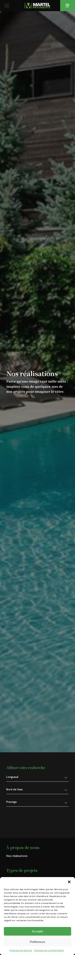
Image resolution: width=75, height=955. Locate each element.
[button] (69, 882)
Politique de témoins (21, 950)
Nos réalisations (17, 856)
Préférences (37, 941)
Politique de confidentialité (49, 950)
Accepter (37, 931)
